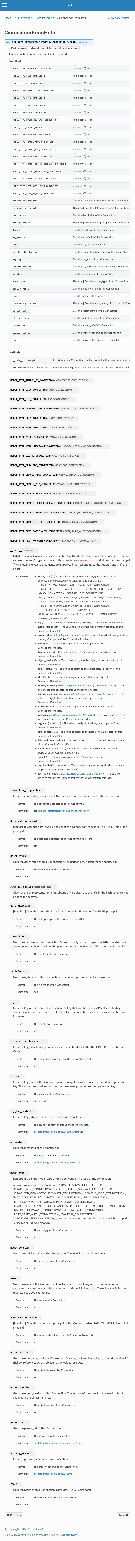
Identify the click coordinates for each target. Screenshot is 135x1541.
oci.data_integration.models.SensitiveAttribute (58, 1131)
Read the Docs (68, 1534)
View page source (119, 18)
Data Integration (45, 18)
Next (122, 1515)
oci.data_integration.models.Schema (53, 1473)
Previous (15, 1515)
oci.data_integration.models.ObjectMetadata (57, 1162)
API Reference (23, 18)
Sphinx (21, 1534)
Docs (8, 18)
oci (70, 5)
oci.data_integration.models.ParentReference (58, 1443)
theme (40, 1534)
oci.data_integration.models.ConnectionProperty (63, 810)
